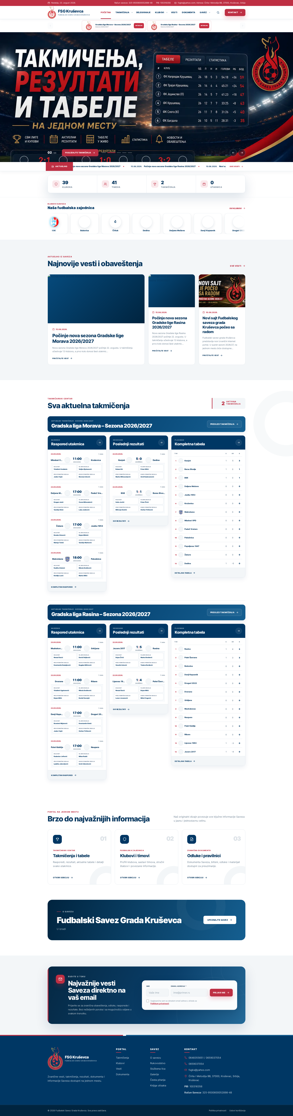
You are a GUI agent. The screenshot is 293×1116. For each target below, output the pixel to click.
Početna (106, 12)
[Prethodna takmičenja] (50, 25)
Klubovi (159, 12)
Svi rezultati (119, 521)
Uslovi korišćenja (237, 1110)
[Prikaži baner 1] (104, 152)
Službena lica (157, 1068)
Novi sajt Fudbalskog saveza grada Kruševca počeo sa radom (220, 325)
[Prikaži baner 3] (117, 152)
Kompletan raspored (62, 587)
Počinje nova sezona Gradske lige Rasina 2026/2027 (169, 322)
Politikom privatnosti (159, 1003)
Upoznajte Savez (217, 920)
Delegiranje (143, 12)
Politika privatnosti (217, 1110)
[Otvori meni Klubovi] (167, 12)
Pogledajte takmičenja (78, 152)
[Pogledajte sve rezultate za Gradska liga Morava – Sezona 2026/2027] (161, 442)
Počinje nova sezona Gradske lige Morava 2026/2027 (88, 338)
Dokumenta (188, 12)
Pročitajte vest (60, 358)
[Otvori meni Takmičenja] (132, 12)
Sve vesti (235, 166)
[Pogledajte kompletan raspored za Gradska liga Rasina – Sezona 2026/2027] (99, 631)
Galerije (154, 1074)
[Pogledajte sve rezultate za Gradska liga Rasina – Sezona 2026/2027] (161, 631)
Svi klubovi (236, 208)
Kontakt (233, 12)
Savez (203, 12)
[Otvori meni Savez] (209, 12)
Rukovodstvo (157, 1063)
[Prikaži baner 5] (130, 152)
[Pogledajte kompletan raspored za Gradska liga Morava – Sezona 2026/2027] (99, 442)
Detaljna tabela (183, 573)
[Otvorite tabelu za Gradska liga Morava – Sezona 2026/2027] (238, 442)
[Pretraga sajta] (220, 12)
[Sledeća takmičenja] (242, 25)
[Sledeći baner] (241, 152)
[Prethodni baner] (233, 152)
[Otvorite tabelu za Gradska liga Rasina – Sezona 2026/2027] (238, 631)
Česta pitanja (157, 1079)
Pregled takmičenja (222, 424)
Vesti (174, 12)
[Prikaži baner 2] (109, 152)
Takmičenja (122, 12)
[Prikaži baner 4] (124, 152)
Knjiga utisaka (158, 1085)
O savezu (155, 1057)
